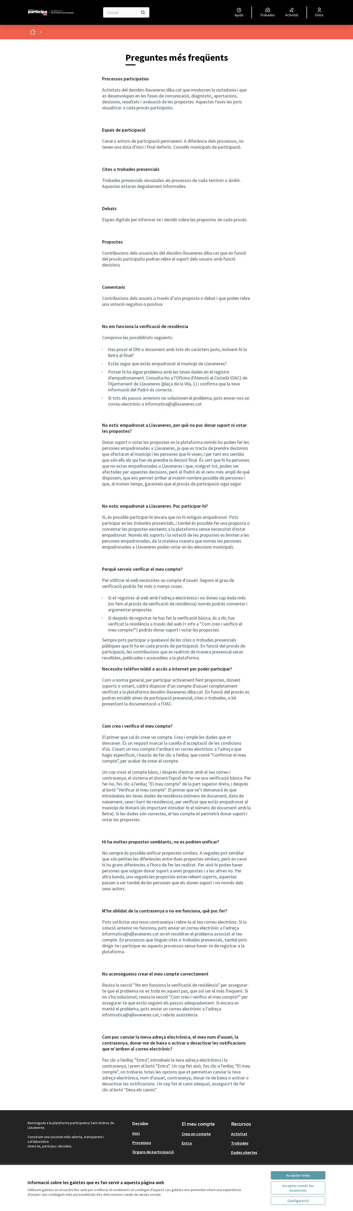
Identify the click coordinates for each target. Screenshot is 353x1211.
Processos (141, 1142)
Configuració (298, 1200)
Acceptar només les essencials (298, 1188)
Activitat (239, 1133)
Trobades (239, 1143)
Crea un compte (196, 1133)
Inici (136, 1133)
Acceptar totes (298, 1175)
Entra (187, 1143)
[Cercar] (143, 12)
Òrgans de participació (153, 1151)
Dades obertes (244, 1152)
